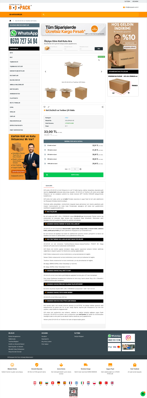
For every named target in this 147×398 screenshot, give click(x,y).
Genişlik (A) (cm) (68, 46)
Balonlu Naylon (15, 80)
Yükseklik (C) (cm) (84, 46)
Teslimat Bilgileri (14, 341)
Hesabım (135, 1)
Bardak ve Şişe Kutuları (17, 71)
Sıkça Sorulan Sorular (15, 351)
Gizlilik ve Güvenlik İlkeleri (16, 344)
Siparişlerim (45, 339)
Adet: (66, 169)
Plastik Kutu (14, 98)
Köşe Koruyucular (15, 121)
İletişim (127, 1)
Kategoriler (16, 14)
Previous (45, 72)
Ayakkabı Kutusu (15, 93)
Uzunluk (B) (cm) (53, 46)
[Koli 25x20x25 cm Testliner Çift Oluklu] (51, 93)
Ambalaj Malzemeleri (17, 84)
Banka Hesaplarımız (14, 336)
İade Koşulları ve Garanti (16, 346)
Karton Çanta (14, 89)
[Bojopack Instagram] (128, 338)
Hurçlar (12, 112)
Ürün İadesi (45, 344)
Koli (11, 57)
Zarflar (12, 116)
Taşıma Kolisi (14, 62)
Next (101, 72)
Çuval (12, 107)
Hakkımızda (12, 339)
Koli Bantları (14, 75)
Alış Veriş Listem (46, 341)
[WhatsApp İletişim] (114, 338)
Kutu (11, 53)
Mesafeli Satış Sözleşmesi (16, 349)
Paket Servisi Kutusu (16, 130)
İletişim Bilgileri (79, 336)
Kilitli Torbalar (15, 103)
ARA (99, 48)
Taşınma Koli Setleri (16, 66)
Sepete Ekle (75, 175)
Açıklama (49, 185)
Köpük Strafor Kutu (16, 125)
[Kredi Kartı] (114, 347)
